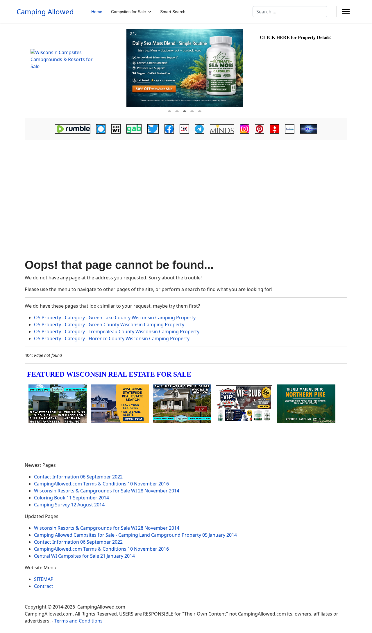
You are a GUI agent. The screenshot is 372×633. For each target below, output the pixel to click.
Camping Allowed (45, 11)
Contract (43, 586)
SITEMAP (43, 579)
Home (96, 11)
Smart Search (172, 11)
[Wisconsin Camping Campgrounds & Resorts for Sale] (75, 71)
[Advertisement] (186, 185)
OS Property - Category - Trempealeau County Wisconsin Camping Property (116, 331)
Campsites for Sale (128, 11)
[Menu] (346, 11)
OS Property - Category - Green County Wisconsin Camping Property (109, 324)
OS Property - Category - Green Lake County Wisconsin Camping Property (115, 317)
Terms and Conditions (78, 621)
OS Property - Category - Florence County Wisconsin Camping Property (111, 338)
